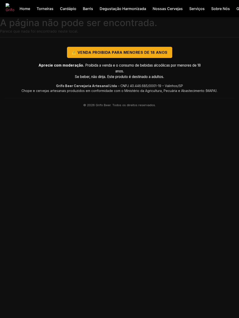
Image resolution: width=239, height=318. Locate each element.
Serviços (197, 8)
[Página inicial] (11, 8)
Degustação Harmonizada (123, 8)
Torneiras (45, 8)
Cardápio (68, 8)
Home (25, 8)
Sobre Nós (220, 8)
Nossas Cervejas (168, 8)
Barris (88, 8)
